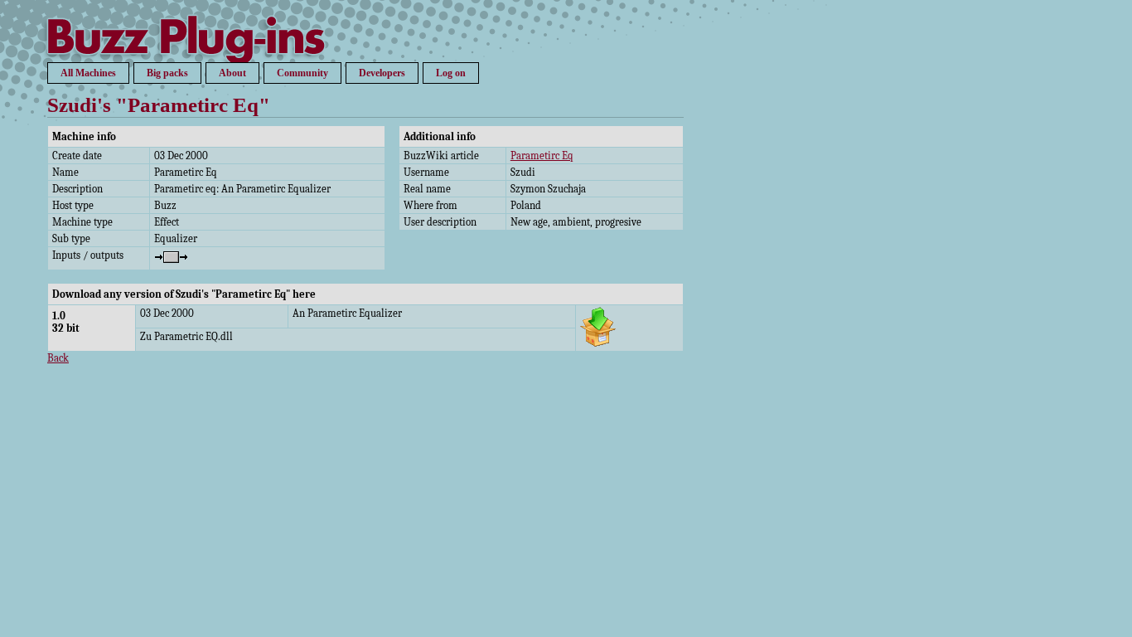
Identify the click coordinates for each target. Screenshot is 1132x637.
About (232, 73)
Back (58, 358)
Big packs (167, 73)
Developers (382, 73)
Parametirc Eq (541, 155)
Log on (451, 73)
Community (302, 73)
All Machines (88, 73)
